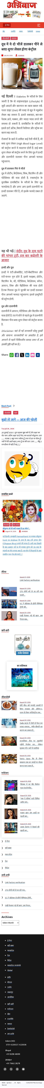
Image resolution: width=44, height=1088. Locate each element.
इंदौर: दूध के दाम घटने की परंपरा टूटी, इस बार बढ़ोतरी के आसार (22, 256)
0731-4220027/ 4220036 (16, 1044)
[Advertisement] (22, 222)
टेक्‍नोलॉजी (28, 31)
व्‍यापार (19, 31)
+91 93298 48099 (13, 1054)
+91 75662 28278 (13, 1063)
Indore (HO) (15, 1042)
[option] (4, 32)
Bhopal (12, 1052)
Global (36, 31)
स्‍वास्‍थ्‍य (14, 38)
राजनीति (11, 31)
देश (37, 524)
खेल (2, 31)
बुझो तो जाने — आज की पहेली (19, 419)
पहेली (15, 412)
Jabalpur (12, 1061)
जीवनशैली (5, 38)
